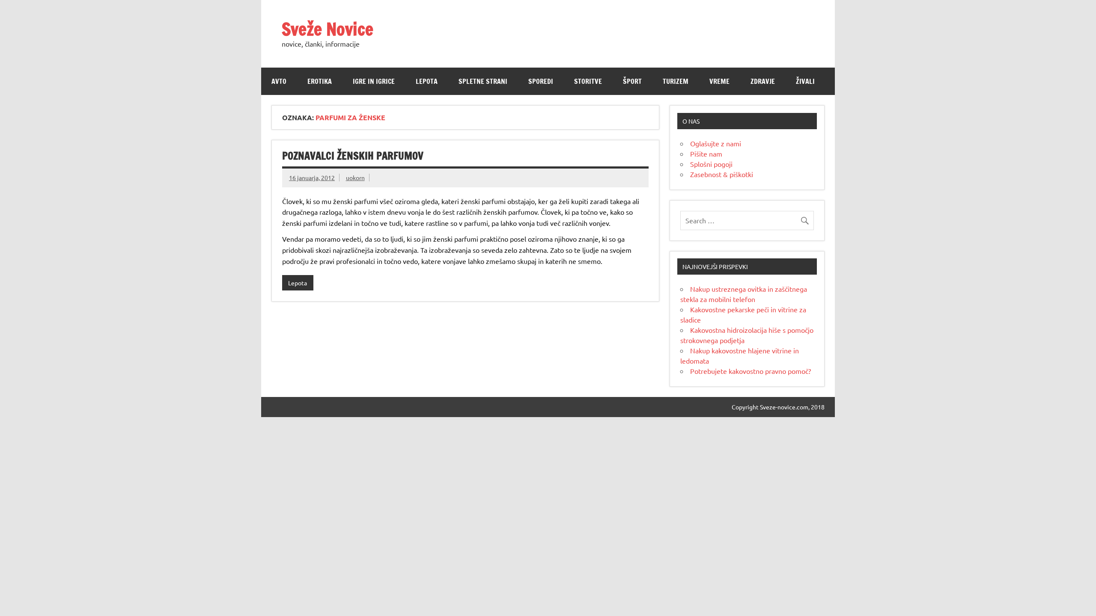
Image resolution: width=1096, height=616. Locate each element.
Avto (278, 81)
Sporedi (540, 81)
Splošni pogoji (711, 164)
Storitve (588, 81)
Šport (632, 81)
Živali (805, 81)
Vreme (719, 81)
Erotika (319, 81)
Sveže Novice (327, 29)
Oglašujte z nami (715, 143)
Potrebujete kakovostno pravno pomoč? (750, 371)
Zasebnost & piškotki (721, 174)
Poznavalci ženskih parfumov (352, 155)
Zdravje (763, 81)
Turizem (675, 81)
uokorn (355, 177)
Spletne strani (483, 81)
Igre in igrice (374, 81)
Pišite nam (706, 153)
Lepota (427, 81)
